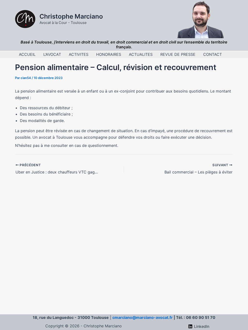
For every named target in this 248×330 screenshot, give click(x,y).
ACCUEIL (27, 54)
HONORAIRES (108, 54)
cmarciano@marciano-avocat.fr (142, 317)
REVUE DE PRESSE (177, 54)
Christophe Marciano (71, 16)
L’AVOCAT (52, 54)
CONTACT (212, 54)
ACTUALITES (141, 54)
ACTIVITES (78, 54)
